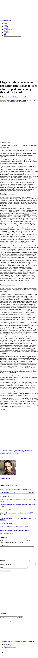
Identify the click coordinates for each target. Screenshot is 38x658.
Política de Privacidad (10, 647)
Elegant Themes (15, 641)
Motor (5, 25)
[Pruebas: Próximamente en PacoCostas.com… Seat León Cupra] (19, 501)
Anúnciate (7, 644)
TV (5, 34)
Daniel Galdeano (13, 97)
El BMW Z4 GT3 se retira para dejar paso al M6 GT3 (17, 493)
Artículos (6, 28)
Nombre (2, 560)
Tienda (6, 26)
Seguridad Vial (8, 29)
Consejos (6, 32)
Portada (6, 23)
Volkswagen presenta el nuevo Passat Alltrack (14, 530)
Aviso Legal (7, 646)
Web (1, 567)
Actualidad (22, 97)
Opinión (6, 31)
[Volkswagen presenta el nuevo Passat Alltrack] (14, 526)
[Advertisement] (19, 10)
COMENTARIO (5, 545)
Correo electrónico (5, 564)
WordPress (33, 641)
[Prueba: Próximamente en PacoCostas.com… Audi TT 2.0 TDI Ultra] (19, 514)
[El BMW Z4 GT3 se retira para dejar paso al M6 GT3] (16, 489)
